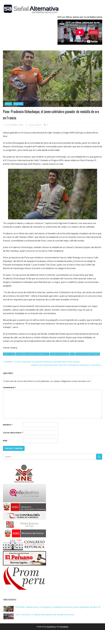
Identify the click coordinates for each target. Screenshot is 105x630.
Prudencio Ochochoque (59, 354)
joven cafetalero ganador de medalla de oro (32, 354)
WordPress (51, 626)
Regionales (18, 104)
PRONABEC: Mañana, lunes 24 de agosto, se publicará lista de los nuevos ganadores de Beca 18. (58, 607)
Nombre (7, 424)
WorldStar (64, 626)
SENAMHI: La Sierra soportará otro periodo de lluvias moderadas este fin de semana (41, 361)
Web (5, 440)
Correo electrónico (13, 432)
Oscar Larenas (35, 125)
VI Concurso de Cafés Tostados (87, 354)
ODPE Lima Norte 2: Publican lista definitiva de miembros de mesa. (44, 614)
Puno (72, 354)
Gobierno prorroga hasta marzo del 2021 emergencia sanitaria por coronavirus (66, 365)
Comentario (9, 387)
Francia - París (9, 354)
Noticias (8, 104)
